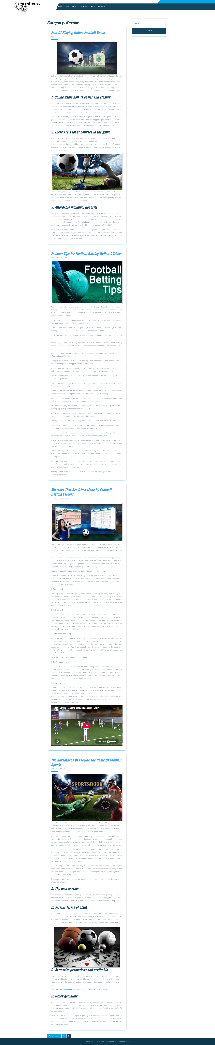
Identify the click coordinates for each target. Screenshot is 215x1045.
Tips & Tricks (84, 7)
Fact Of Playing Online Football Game (78, 32)
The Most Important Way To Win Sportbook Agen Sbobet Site (84, 989)
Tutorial (74, 7)
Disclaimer (101, 7)
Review (66, 7)
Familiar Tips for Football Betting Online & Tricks (86, 253)
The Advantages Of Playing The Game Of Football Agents (86, 762)
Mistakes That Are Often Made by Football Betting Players (81, 492)
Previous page (54, 1036)
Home (60, 7)
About (93, 7)
